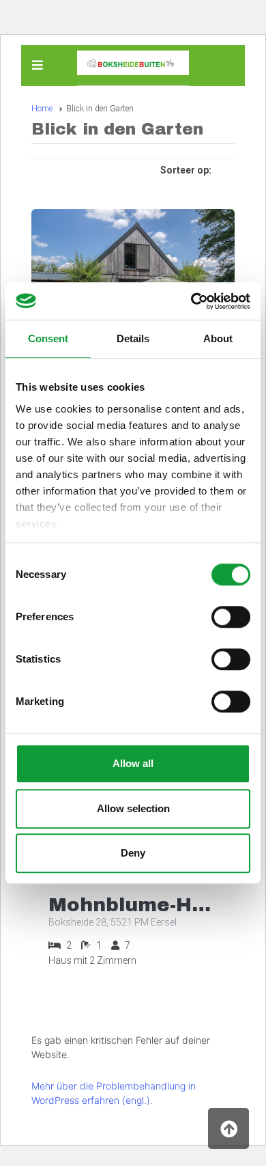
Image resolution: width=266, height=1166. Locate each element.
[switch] (230, 617)
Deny (133, 853)
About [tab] (218, 338)
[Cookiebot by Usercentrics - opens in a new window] (191, 301)
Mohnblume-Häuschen (133, 905)
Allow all (133, 763)
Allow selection (133, 808)
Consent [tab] (48, 338)
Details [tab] (133, 338)
